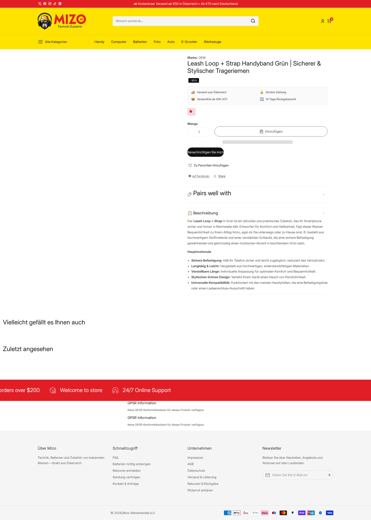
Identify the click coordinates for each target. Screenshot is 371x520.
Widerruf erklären (200, 490)
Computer (118, 42)
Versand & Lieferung (201, 477)
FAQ (115, 457)
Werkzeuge (212, 42)
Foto (157, 42)
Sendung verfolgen (126, 477)
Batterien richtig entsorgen (132, 464)
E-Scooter (189, 42)
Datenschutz (196, 470)
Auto (171, 42)
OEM (201, 57)
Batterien (140, 42)
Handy (99, 42)
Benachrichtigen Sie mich (205, 152)
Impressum (195, 457)
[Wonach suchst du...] (253, 21)
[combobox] (186, 21)
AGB (190, 464)
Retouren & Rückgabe (202, 484)
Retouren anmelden (126, 470)
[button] (257, 142)
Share (221, 176)
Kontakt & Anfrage (126, 484)
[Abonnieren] (329, 475)
